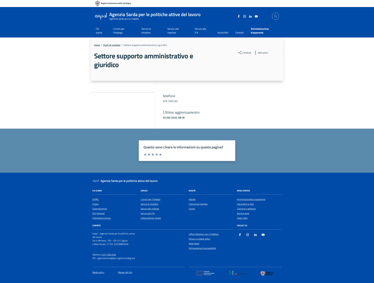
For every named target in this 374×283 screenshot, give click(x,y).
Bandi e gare (243, 213)
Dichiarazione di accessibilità (202, 248)
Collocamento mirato (151, 218)
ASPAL (95, 199)
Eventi (192, 208)
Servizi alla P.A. (200, 31)
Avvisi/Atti (223, 33)
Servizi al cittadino (146, 31)
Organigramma (99, 208)
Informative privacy (101, 218)
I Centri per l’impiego (118, 31)
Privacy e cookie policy (199, 239)
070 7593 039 (109, 254)
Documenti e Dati (245, 204)
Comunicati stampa (198, 204)
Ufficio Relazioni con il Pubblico (203, 234)
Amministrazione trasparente (251, 199)
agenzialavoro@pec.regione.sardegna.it (116, 258)
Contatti (239, 33)
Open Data (242, 218)
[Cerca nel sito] (275, 16)
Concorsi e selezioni (246, 208)
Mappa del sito (125, 272)
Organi (95, 204)
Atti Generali (98, 213)
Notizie (192, 199)
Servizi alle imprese (173, 31)
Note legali (194, 243)
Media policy (98, 272)
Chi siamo (99, 31)
